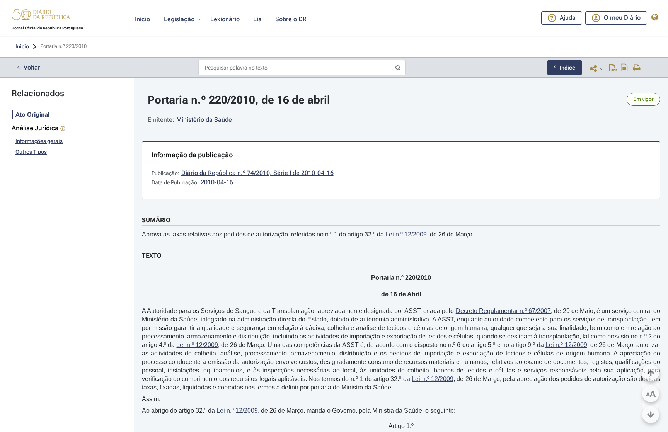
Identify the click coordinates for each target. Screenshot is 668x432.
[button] (41, 15)
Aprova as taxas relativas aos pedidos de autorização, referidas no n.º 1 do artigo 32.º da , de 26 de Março (307, 234)
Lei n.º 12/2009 (406, 234)
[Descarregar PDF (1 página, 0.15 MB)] (613, 68)
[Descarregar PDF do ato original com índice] (624, 68)
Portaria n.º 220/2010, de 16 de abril (239, 100)
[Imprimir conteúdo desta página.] (637, 68)
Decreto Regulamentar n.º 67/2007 (503, 311)
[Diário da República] (41, 16)
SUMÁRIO (156, 220)
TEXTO (152, 255)
